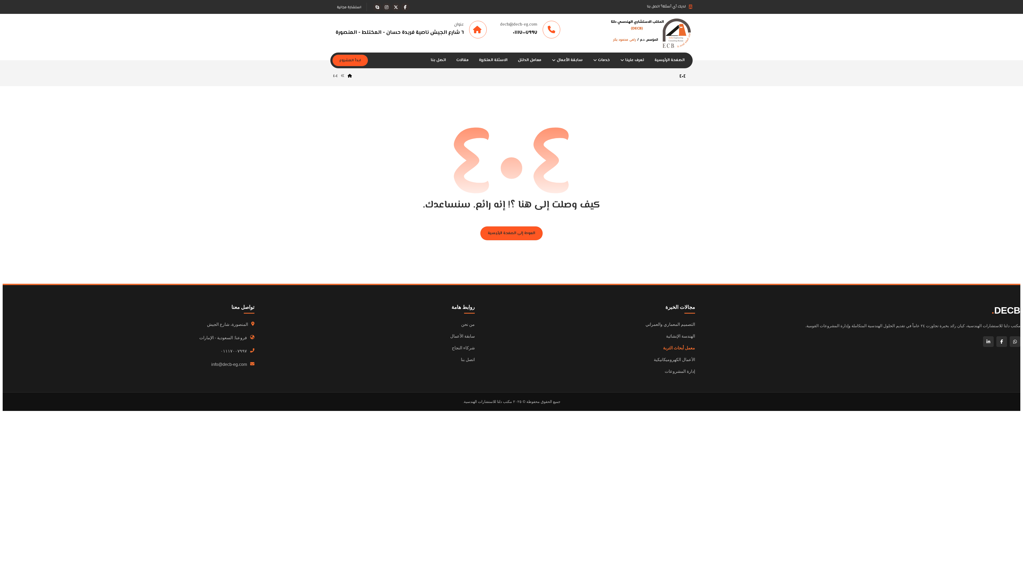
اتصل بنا (468, 359)
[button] (405, 7)
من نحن (468, 324)
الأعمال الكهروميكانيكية (674, 359)
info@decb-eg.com (229, 364)
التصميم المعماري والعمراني (670, 324)
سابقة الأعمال (462, 336)
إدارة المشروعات (680, 371)
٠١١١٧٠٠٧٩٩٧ (234, 351)
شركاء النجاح (463, 348)
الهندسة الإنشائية (680, 336)
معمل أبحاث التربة (679, 348)
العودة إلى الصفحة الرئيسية (511, 233)
